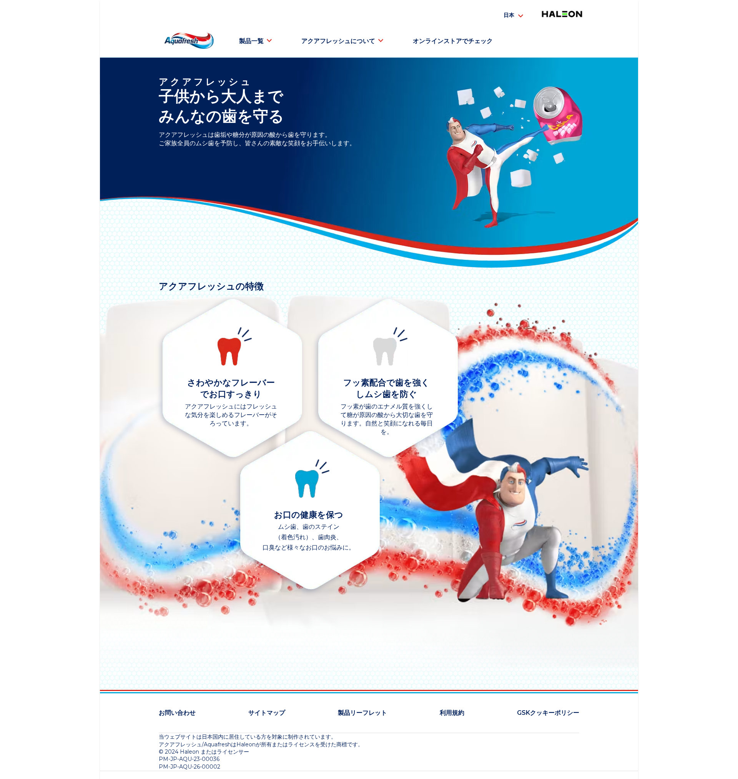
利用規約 (452, 712)
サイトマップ (266, 712)
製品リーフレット (362, 712)
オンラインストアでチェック (453, 41)
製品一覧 (251, 41)
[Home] (189, 40)
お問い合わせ (177, 712)
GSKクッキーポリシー (548, 712)
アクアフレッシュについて (338, 41)
